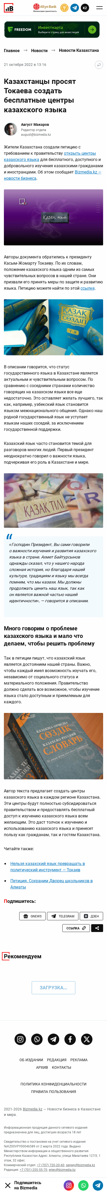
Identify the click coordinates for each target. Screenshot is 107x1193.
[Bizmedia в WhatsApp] (83, 1185)
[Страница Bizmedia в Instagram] (20, 1039)
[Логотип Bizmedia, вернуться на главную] (8, 8)
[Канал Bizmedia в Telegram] (53, 1039)
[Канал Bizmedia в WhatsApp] (37, 1039)
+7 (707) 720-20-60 (50, 1165)
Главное (12, 50)
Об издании (31, 1060)
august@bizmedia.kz (36, 134)
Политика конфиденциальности (53, 1084)
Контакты (61, 1067)
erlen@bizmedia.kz (62, 1170)
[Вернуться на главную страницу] (99, 65)
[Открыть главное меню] (99, 7)
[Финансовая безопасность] (45, 7)
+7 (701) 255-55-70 (33, 1170)
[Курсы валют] (64, 7)
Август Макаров (35, 124)
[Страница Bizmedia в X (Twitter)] (86, 1039)
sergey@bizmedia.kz (80, 1165)
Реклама (79, 1060)
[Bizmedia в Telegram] (98, 1185)
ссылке (88, 288)
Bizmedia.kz (32, 1109)
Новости (39, 50)
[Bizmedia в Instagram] (69, 1185)
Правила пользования (53, 1091)
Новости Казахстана (79, 50)
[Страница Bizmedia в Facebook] (70, 1039)
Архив (42, 1067)
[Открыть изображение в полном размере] (53, 217)
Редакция (56, 1060)
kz (85, 8)
